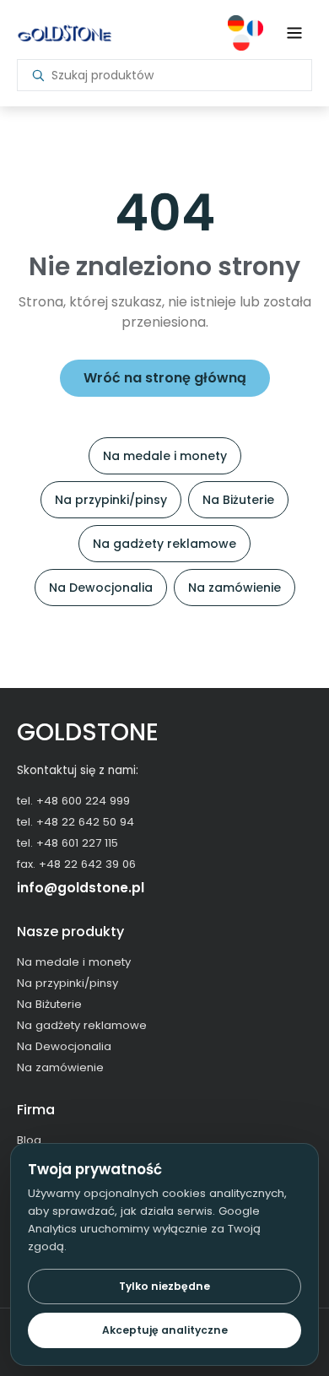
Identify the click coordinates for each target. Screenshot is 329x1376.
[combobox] (174, 75)
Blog (29, 1140)
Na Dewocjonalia (101, 587)
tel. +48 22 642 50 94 (75, 822)
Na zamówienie (234, 587)
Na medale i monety (165, 455)
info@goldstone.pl (80, 888)
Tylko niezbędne (164, 1286)
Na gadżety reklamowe (164, 543)
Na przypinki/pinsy (111, 499)
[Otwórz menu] (294, 33)
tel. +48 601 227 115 (67, 843)
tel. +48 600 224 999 (73, 801)
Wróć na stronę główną (165, 377)
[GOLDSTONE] (64, 32)
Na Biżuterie (238, 499)
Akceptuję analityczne (165, 1330)
